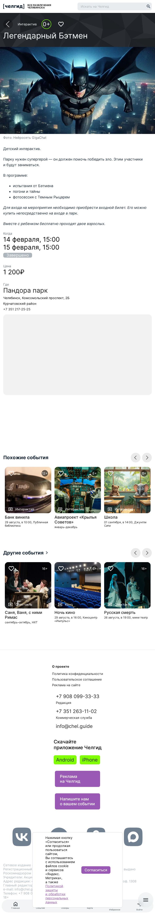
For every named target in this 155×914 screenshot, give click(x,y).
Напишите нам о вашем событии (77, 801)
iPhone (90, 760)
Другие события (23, 553)
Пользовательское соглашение (77, 679)
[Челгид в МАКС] (133, 845)
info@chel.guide (74, 726)
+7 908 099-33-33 (77, 699)
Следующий (135, 457)
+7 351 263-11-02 (76, 714)
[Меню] (145, 900)
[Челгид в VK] (22, 845)
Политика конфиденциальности (77, 674)
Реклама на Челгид (70, 779)
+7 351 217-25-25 (16, 309)
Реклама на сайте (66, 685)
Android (65, 760)
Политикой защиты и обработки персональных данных (56, 894)
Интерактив (27, 24)
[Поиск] (148, 6)
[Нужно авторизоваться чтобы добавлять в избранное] (61, 24)
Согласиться (96, 870)
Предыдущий (147, 457)
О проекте (60, 666)
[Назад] (8, 24)
